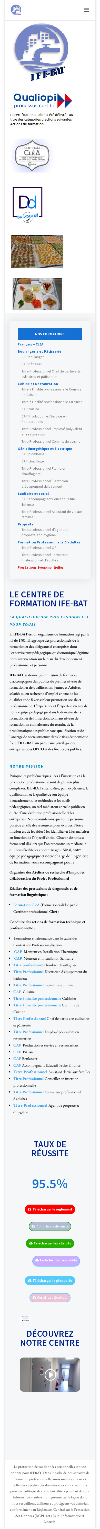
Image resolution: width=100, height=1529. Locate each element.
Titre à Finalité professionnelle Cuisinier (52, 401)
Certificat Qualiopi (52, 1297)
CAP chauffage (33, 461)
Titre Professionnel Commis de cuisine (51, 441)
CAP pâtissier (32, 364)
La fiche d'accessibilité (58, 1260)
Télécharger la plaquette (52, 1280)
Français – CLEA (30, 344)
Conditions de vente (52, 1226)
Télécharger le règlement (52, 1209)
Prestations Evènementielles (41, 567)
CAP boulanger (33, 356)
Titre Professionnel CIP (39, 547)
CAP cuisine (30, 409)
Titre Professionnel (29, 1018)
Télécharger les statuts (52, 1243)
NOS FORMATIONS (50, 334)
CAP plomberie (33, 454)
